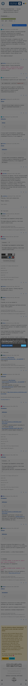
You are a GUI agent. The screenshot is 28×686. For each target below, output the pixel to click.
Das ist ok (23, 345)
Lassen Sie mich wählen (7, 345)
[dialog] (14, 343)
